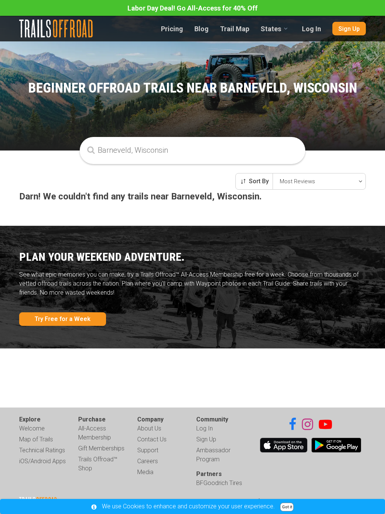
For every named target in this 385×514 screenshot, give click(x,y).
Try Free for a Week (63, 318)
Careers (147, 461)
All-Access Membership (94, 433)
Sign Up (349, 28)
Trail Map (234, 29)
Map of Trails (36, 439)
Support (147, 450)
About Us (149, 428)
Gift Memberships (101, 448)
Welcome (32, 428)
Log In (311, 29)
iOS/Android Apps (42, 461)
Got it (287, 507)
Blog (201, 29)
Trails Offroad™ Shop (97, 464)
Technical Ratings (42, 450)
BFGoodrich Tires (219, 483)
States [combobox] (271, 29)
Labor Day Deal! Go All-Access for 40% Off (192, 8)
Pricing (172, 29)
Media (145, 472)
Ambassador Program (213, 455)
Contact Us (152, 439)
